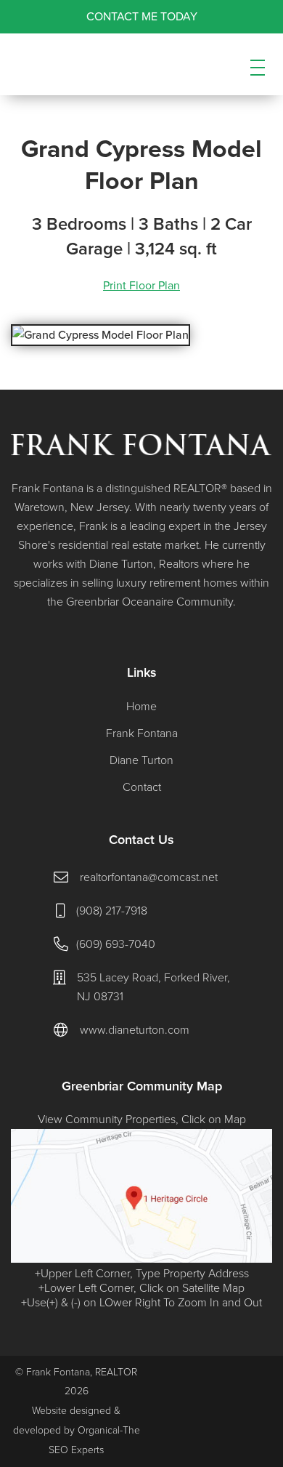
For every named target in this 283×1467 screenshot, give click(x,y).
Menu (257, 80)
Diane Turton (141, 760)
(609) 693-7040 (115, 944)
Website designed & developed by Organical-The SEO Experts (76, 1430)
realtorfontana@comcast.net (149, 877)
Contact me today (141, 16)
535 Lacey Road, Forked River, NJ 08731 (153, 987)
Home (141, 706)
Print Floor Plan (141, 285)
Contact (142, 787)
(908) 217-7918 (111, 911)
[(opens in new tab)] (141, 1259)
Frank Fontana (142, 733)
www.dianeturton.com (134, 1030)
